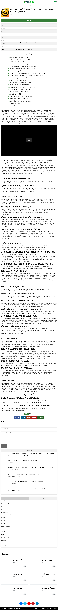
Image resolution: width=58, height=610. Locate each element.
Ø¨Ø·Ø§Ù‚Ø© (4, 512)
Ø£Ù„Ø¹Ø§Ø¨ (11, 6)
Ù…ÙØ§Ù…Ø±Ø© (5, 503)
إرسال (3, 446)
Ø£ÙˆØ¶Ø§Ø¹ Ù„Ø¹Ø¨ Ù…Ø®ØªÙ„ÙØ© (20, 64)
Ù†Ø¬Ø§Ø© (4, 546)
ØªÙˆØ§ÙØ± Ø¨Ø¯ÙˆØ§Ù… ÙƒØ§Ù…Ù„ (20, 101)
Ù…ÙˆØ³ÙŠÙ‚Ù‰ (5, 526)
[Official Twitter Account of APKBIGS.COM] (25, 603)
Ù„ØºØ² (3, 529)
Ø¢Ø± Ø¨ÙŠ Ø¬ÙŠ (6, 534)
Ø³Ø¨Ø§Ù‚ (4, 532)
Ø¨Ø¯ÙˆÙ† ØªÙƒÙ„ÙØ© (16, 71)
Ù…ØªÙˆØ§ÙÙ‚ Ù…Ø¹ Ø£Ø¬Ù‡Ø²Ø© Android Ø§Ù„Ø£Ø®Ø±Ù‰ (26, 75)
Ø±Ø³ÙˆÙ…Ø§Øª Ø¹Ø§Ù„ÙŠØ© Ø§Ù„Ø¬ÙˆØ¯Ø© (22, 68)
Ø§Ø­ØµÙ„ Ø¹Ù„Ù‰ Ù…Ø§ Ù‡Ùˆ (18, 78)
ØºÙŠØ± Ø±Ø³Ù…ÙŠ (6, 515)
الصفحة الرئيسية (4, 6)
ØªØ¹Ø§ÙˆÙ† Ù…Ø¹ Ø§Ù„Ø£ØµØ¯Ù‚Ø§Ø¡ (20, 82)
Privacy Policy (48, 608)
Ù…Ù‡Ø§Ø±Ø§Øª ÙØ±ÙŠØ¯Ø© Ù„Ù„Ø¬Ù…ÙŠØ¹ (22, 89)
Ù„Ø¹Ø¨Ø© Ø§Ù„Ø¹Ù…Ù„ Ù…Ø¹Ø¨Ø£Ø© (20, 59)
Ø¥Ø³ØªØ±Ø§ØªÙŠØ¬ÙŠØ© (8, 543)
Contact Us (55, 608)
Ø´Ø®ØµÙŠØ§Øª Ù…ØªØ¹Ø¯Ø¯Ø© (19, 92)
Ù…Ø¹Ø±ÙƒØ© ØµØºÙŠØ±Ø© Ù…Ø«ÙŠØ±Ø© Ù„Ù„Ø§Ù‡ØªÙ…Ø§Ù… (28, 73)
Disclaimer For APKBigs (40, 608)
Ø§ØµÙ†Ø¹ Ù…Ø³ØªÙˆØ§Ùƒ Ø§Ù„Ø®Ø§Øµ (21, 96)
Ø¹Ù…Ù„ (17, 6)
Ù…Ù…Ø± (3, 506)
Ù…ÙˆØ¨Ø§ (4, 523)
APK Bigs (12, 15)
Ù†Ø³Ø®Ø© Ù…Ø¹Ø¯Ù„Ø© (17, 62)
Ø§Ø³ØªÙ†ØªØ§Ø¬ (15, 103)
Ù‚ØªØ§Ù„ (3, 517)
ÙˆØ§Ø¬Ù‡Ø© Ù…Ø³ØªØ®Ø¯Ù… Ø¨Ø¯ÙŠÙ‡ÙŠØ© (23, 66)
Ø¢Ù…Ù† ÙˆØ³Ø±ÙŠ (15, 94)
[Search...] (52, 1)
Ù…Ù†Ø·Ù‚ (4, 520)
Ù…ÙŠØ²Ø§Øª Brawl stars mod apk (19, 57)
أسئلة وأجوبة (13, 106)
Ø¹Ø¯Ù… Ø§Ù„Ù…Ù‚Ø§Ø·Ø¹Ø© (18, 80)
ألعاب (15, 498)
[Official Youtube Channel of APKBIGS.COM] (29, 603)
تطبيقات (43, 498)
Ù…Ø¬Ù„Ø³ (4, 509)
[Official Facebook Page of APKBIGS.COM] (21, 603)
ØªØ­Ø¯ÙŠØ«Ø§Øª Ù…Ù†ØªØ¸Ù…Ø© (19, 99)
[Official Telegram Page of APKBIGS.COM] (37, 603)
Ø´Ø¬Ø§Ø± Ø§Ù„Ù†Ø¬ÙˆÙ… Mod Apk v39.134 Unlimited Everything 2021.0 (35, 6)
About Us (32, 608)
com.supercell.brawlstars (22, 34)
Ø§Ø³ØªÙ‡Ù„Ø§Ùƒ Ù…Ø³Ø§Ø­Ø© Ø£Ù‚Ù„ (20, 85)
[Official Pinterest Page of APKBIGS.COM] (33, 603)
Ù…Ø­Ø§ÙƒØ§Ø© (5, 537)
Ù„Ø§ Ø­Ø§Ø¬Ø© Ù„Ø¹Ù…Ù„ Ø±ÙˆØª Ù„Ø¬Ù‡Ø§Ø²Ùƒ (23, 87)
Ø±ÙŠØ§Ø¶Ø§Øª (5, 540)
